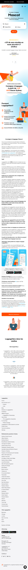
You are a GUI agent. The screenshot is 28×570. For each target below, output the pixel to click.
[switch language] (22, 6)
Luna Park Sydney (5, 462)
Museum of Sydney (6, 451)
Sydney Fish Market (6, 465)
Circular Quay (4, 504)
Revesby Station (5, 493)
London (3, 516)
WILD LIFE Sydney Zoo (7, 454)
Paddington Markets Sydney (8, 447)
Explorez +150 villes (6, 525)
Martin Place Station (6, 487)
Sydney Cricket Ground (7, 436)
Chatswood (4, 471)
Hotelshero (4, 411)
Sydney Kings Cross (6, 478)
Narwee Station (5, 484)
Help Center (4, 417)
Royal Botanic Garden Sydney (8, 441)
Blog (3, 408)
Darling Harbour (5, 440)
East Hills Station (5, 482)
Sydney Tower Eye (6, 456)
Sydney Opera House (6, 445)
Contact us (4, 553)
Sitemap (3, 430)
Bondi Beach (4, 467)
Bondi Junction (5, 469)
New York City (5, 517)
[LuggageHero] (7, 7)
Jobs (4, 406)
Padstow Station (5, 485)
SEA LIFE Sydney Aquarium (7, 463)
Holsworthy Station (6, 476)
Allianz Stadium (5, 438)
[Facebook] (2, 556)
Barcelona (4, 512)
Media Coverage (6, 422)
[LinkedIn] (10, 556)
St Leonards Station (6, 473)
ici (15, 281)
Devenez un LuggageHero (7, 409)
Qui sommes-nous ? (6, 402)
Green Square (5, 495)
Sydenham (4, 491)
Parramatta (4, 474)
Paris (3, 519)
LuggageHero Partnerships (9, 415)
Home (3, 400)
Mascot (3, 498)
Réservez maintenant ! (14, 314)
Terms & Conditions (6, 428)
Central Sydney (5, 506)
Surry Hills (4, 480)
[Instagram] (6, 556)
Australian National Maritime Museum (10, 449)
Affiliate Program (5, 413)
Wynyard (3, 500)
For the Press (4, 420)
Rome (3, 521)
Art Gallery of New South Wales (8, 458)
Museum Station (5, 496)
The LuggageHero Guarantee (9, 419)
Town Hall (4, 502)
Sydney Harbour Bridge (7, 460)
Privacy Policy (4, 426)
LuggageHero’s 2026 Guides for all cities (10, 424)
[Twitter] (4, 556)
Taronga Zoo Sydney (6, 443)
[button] (25, 567)
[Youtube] (8, 556)
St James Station (5, 489)
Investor (4, 404)
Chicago (3, 514)
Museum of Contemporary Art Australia (10, 452)
